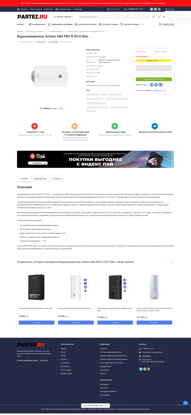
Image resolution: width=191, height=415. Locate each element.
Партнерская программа (108, 391)
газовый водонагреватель (119, 107)
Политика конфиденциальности (111, 352)
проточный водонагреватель (96, 103)
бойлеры (104, 94)
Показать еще (91, 111)
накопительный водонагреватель (116, 99)
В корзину (153, 68)
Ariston (60, 108)
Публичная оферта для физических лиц (113, 356)
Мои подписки (105, 395)
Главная (20, 31)
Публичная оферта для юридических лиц (114, 359)
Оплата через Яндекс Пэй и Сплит (111, 363)
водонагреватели (92, 94)
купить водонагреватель (95, 99)
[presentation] (165, 261)
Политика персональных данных (27, 360)
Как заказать (65, 366)
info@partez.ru (146, 356)
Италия (99, 66)
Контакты (64, 359)
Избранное (41, 42)
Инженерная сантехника (35, 31)
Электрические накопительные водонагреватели (86, 31)
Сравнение (54, 42)
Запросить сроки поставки (154, 79)
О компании (65, 363)
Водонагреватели (56, 31)
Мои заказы (104, 388)
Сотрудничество (105, 366)
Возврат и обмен (66, 373)
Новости (63, 348)
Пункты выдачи (66, 370)
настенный (102, 57)
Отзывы (63, 356)
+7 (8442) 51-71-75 (135, 9)
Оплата (63, 352)
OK (106, 405)
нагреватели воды (115, 94)
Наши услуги (104, 370)
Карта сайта (44, 360)
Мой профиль (104, 384)
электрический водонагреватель (97, 107)
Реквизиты (103, 348)
